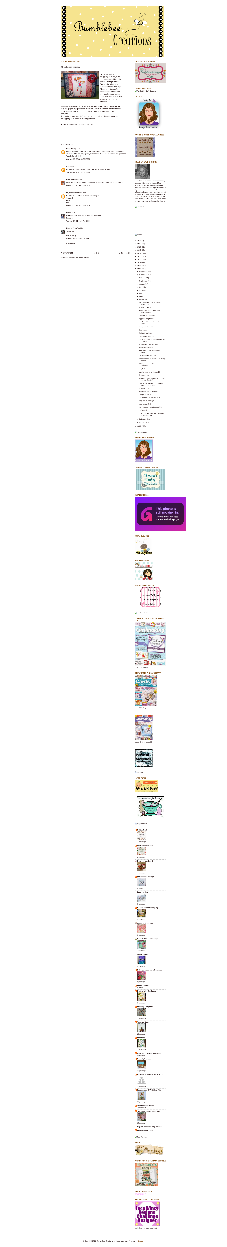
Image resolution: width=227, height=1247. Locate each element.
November (143, 275)
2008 (139, 426)
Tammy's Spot (142, 1022)
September (143, 281)
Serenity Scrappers (145, 1059)
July (141, 287)
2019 (139, 241)
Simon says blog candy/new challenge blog (149, 311)
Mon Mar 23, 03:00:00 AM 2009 (78, 185)
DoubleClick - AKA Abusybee (148, 939)
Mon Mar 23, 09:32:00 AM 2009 (78, 205)
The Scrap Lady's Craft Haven (149, 1111)
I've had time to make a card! (150, 398)
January (142, 422)
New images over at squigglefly (150, 407)
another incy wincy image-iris (149, 372)
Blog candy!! (143, 330)
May (141, 293)
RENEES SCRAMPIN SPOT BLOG (150, 1074)
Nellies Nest (142, 830)
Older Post (124, 253)
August (142, 284)
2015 (139, 250)
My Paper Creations (145, 845)
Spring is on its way (146, 333)
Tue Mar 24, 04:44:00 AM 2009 (78, 221)
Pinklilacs (141, 1038)
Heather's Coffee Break (146, 991)
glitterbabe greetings (145, 876)
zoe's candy (143, 410)
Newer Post (67, 253)
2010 (139, 266)
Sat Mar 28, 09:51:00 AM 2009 (77, 239)
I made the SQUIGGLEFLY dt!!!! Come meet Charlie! (151, 384)
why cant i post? (145, 307)
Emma (68, 213)
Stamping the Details (145, 1105)
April (141, 296)
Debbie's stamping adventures (149, 970)
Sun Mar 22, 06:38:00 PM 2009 (78, 159)
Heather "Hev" (72, 228)
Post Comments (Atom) (80, 258)
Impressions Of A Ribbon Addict (150, 1090)
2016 (139, 247)
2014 (139, 253)
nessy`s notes (143, 985)
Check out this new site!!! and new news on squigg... (151, 414)
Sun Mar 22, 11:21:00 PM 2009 (78, 172)
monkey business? (146, 347)
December (143, 271)
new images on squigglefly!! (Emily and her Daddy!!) (152, 379)
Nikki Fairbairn (72, 179)
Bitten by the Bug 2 (145, 861)
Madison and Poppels (147, 315)
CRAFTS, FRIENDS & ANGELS (149, 1053)
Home (96, 253)
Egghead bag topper (146, 319)
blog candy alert (145, 404)
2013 (139, 256)
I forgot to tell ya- (145, 395)
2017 (139, 244)
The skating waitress (146, 336)
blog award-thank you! (147, 401)
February (143, 419)
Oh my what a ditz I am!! (148, 356)
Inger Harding (142, 892)
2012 (139, 259)
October (142, 278)
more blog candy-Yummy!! (148, 391)
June (141, 290)
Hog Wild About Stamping (147, 908)
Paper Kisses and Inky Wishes (149, 1127)
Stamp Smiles (142, 954)
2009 (139, 269)
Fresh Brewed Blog (145, 1130)
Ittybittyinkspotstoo (74, 193)
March (141, 300)
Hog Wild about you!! (146, 369)
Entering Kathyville (145, 1006)
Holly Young (71, 148)
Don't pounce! (144, 375)
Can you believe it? (146, 327)
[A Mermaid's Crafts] (160, 530)
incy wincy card (144, 388)
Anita (68, 166)
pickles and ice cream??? (148, 344)
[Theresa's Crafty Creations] (150, 489)
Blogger (141, 1241)
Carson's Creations (145, 923)
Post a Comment (70, 243)
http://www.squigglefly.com (85, 119)
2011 (139, 262)
